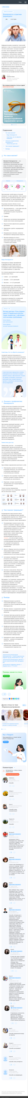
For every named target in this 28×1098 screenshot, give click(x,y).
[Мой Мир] (13, 699)
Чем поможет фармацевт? (12, 146)
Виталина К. (11, 832)
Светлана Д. (11, 857)
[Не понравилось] (9, 694)
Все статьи (6, 6)
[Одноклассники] (11, 699)
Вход (20, 2)
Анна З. (10, 1028)
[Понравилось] (10, 786)
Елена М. (11, 1056)
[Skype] (17, 699)
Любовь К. (11, 791)
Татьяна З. (11, 1043)
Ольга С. (11, 804)
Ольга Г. (10, 908)
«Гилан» (6, 538)
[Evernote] (15, 699)
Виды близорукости (12, 135)
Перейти (6, 741)
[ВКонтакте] (9, 699)
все (24, 705)
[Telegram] (18, 699)
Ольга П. (11, 976)
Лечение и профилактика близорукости (12, 142)
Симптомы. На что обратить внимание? (14, 138)
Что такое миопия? (10, 132)
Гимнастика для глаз (12, 143)
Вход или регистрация (13, 774)
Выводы (8, 148)
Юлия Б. (12, 949)
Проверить (6, 675)
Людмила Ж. (11, 819)
